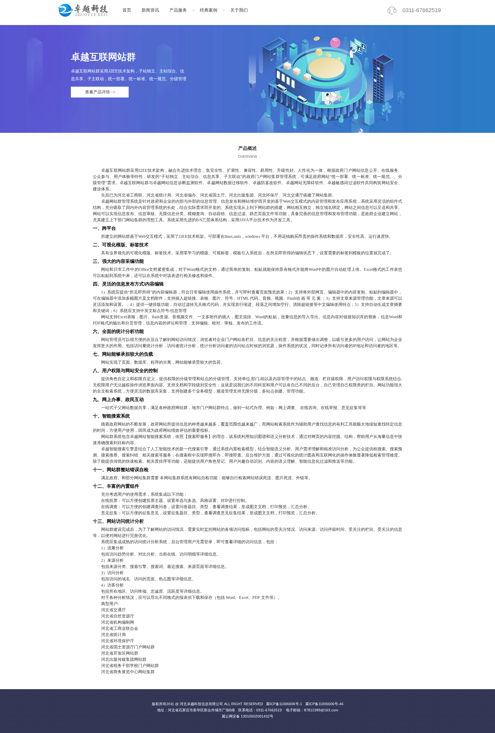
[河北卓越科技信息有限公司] (85, 10)
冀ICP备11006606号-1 (284, 704)
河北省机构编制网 (117, 622)
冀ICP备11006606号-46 (324, 704)
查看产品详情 (97, 92)
